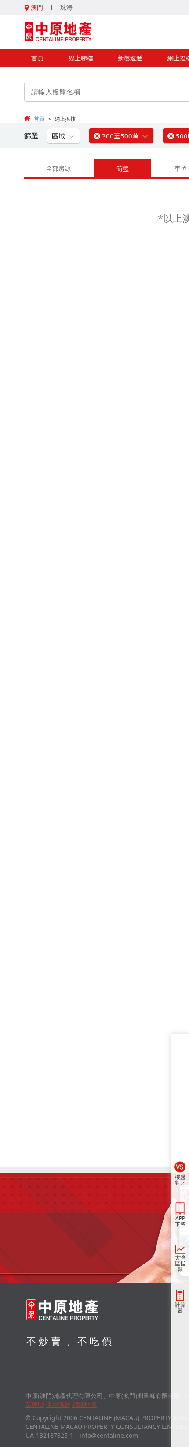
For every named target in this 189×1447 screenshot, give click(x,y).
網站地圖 (84, 1404)
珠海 (66, 7)
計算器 (180, 1307)
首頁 (37, 58)
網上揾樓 (65, 119)
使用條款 (58, 1404)
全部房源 (58, 168)
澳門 (36, 7)
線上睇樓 (81, 58)
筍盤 (122, 168)
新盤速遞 (130, 58)
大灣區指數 (180, 1263)
